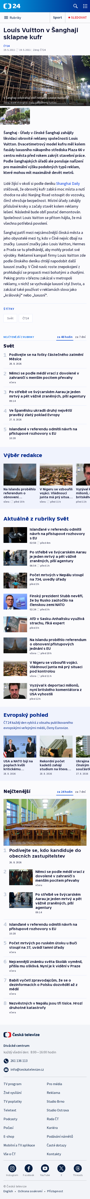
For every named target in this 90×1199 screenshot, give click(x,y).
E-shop (8, 1136)
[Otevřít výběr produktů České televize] (85, 6)
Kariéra (52, 1127)
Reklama (53, 1092)
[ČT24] (11, 6)
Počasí (8, 1127)
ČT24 (6, 46)
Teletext (9, 1110)
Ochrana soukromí (30, 1191)
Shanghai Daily (68, 183)
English (8, 1191)
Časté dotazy (56, 1145)
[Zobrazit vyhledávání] (75, 6)
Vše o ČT (9, 1154)
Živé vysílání (12, 1092)
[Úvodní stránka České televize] (21, 1034)
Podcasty (10, 1119)
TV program (12, 1084)
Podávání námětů (60, 1136)
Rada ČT (53, 1119)
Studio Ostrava (58, 1110)
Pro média (54, 1084)
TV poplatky (12, 1101)
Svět (10, 318)
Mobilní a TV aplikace (19, 1145)
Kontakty (54, 1154)
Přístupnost (55, 1191)
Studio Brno (55, 1101)
